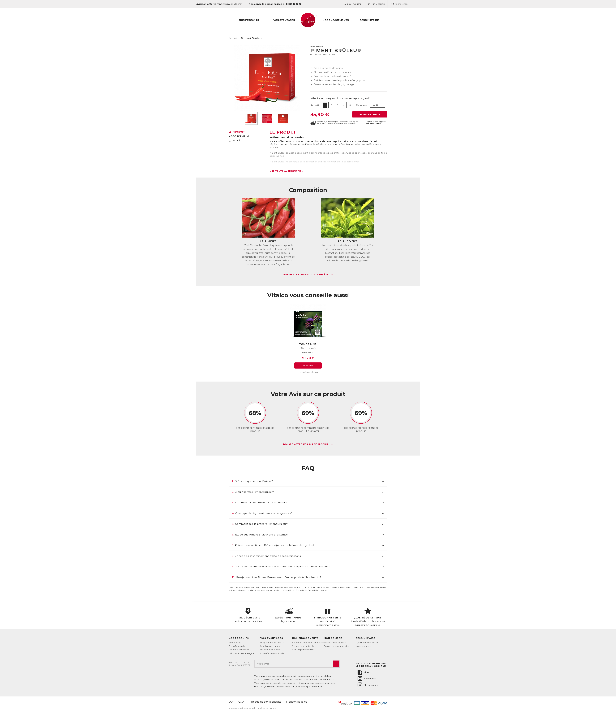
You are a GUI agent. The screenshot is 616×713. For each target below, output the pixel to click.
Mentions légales (296, 701)
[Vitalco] (308, 25)
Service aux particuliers (304, 646)
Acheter (308, 365)
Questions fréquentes (367, 642)
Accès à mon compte (335, 642)
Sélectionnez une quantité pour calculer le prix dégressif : (340, 98)
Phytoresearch (371, 685)
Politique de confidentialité (265, 701)
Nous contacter (364, 646)
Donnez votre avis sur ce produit (306, 444)
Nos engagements (336, 20)
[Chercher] (391, 4)
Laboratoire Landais (239, 649)
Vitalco (367, 672)
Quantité (314, 105)
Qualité (234, 140)
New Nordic (316, 46)
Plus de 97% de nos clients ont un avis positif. (368, 621)
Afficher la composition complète (306, 275)
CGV (231, 701)
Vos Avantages (284, 20)
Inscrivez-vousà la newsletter (240, 663)
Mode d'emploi (239, 136)
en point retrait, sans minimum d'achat (328, 621)
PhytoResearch (237, 646)
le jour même (288, 619)
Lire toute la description (287, 171)
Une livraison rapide (270, 646)
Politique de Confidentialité (320, 679)
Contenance (361, 105)
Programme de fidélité (272, 642)
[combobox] (377, 105)
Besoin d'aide (369, 20)
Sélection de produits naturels (308, 642)
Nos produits (249, 20)
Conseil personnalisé (303, 649)
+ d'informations (308, 372)
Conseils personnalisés (272, 653)
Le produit (237, 131)
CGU (241, 701)
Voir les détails (349, 123)
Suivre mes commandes (336, 646)
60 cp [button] (375, 105)
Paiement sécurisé (270, 649)
